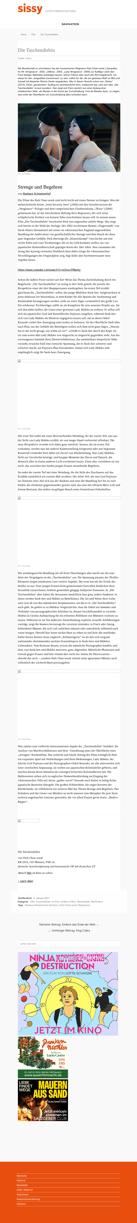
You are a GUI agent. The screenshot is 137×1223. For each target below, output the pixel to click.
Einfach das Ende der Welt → (69, 924)
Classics (21, 1203)
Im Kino (56, 901)
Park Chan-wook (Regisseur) (74, 905)
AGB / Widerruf (25, 1189)
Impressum (23, 1194)
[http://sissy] (47, 13)
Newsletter (22, 1185)
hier (29, 873)
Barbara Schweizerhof (37, 193)
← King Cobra (69, 930)
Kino (29, 58)
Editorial (21, 1180)
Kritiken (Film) (68, 901)
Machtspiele (83, 901)
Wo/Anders (97, 901)
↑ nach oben (25, 881)
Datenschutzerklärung (28, 1199)
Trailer (21, 58)
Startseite (22, 1175)
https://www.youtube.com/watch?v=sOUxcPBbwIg (49, 269)
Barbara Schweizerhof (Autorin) (41, 905)
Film (32, 901)
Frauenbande (43, 901)
